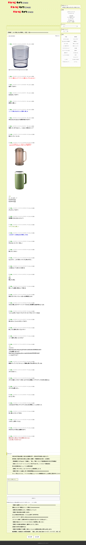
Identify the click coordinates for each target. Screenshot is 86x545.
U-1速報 (75, 48)
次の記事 (37, 536)
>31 (9, 276)
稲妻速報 (75, 36)
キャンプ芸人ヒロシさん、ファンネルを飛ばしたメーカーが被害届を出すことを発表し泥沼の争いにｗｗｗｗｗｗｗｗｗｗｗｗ (36, 473)
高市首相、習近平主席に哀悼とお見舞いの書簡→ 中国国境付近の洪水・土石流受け (31, 458)
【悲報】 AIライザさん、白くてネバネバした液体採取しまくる (26, 468)
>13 (9, 196)
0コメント (57, 35)
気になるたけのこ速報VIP (66, 41)
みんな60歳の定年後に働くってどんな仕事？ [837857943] (25, 514)
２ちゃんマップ (75, 57)
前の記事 (30, 536)
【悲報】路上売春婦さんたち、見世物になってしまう (24, 509)
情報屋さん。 (76, 41)
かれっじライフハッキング (44, 543)
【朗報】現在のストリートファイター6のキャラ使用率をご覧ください (28, 521)
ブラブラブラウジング (66, 48)
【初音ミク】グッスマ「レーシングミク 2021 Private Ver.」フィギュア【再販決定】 (31, 463)
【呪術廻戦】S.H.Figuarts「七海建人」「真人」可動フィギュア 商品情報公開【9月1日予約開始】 (34, 461)
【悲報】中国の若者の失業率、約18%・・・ (22, 512)
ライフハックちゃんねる (66, 50)
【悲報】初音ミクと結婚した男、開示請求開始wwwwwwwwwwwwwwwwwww (30, 471)
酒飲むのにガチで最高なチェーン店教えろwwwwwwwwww (26, 507)
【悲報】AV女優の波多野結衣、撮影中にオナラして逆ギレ (25, 524)
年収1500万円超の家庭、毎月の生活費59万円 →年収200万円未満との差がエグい (30, 456)
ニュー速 (66, 59)
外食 (9, 36)
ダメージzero (66, 43)
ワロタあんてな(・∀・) (65, 61)
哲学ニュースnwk (75, 43)
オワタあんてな (75, 52)
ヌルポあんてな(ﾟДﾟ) (75, 59)
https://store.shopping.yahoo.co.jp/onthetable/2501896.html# (24, 353)
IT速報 (66, 36)
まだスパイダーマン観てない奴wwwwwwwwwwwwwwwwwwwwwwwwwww (30, 517)
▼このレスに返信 (30, 44)
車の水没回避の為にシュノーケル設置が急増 (22, 466)
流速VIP (75, 50)
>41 (9, 346)
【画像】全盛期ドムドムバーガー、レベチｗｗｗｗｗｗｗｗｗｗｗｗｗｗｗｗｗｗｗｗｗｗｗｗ (34, 505)
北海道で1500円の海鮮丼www (19, 526)
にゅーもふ (75, 61)
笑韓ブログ (66, 52)
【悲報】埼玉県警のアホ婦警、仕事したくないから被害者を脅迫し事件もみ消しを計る (32, 529)
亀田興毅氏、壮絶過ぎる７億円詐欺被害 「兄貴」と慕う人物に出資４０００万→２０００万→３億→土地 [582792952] (36, 531)
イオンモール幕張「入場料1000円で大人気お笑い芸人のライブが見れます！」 (30, 519)
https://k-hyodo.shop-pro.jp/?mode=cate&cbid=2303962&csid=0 (25, 349)
